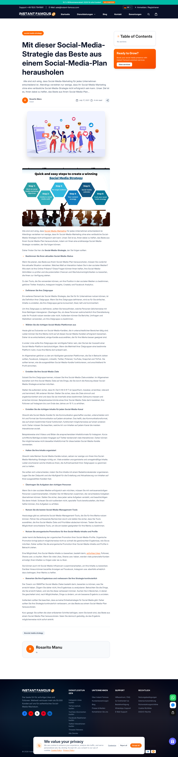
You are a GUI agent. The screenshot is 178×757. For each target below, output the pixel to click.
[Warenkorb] (173, 712)
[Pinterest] (43, 713)
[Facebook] (24, 713)
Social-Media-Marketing (55, 231)
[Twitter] (37, 713)
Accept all (136, 745)
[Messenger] (173, 705)
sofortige (91, 553)
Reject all (123, 745)
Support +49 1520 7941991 (31, 7)
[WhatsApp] (173, 697)
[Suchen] (148, 14)
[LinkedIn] (49, 713)
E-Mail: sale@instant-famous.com (64, 7)
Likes (97, 553)
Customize (112, 745)
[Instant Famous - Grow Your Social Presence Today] (37, 14)
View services (124, 64)
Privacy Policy (68, 750)
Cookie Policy (56, 750)
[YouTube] (30, 713)
